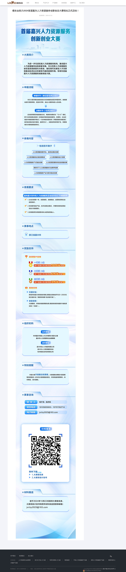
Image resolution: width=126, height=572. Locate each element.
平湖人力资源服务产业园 (80, 560)
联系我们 (21, 556)
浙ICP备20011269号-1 (109, 569)
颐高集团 (67, 560)
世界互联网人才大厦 (55, 560)
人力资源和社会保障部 (25, 560)
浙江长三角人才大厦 (40, 560)
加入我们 (30, 556)
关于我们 (13, 556)
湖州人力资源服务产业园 (97, 560)
